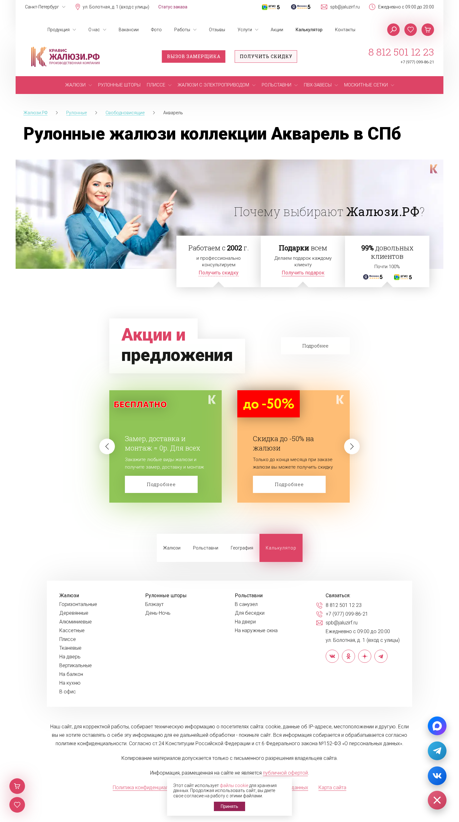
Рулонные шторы (166, 595)
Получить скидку (266, 56)
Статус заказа (172, 7)
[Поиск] (393, 29)
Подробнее (161, 484)
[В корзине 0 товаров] (428, 29)
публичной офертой (285, 773)
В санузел (246, 604)
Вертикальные (75, 665)
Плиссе (67, 639)
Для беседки (249, 613)
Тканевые (70, 648)
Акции (277, 29)
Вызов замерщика (193, 56)
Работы (182, 29)
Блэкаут (154, 604)
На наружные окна (256, 630)
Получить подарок (303, 273)
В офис (67, 691)
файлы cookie (234, 785)
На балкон (71, 674)
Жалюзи (171, 547)
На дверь (70, 656)
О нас (94, 29)
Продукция (58, 29)
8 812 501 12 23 (401, 52)
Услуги (245, 29)
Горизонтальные (78, 604)
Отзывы (217, 29)
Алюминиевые (75, 621)
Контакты (345, 29)
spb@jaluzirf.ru (345, 7)
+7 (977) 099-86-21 (417, 62)
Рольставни (205, 547)
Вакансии (129, 29)
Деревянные (73, 613)
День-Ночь (157, 613)
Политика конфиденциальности (148, 787)
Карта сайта (332, 787)
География (242, 547)
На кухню (70, 683)
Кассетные (72, 630)
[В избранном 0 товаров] (410, 29)
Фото (156, 29)
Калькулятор (309, 29)
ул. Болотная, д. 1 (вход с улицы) (116, 7)
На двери (245, 621)
